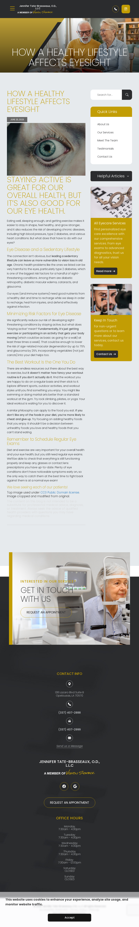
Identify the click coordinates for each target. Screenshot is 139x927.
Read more (103, 271)
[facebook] (64, 786)
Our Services (105, 132)
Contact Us (104, 157)
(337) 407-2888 (69, 712)
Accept (70, 918)
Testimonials (105, 149)
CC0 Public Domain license (60, 492)
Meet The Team (107, 140)
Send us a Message (69, 746)
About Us (103, 124)
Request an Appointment (46, 612)
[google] (75, 786)
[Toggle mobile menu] (12, 8)
